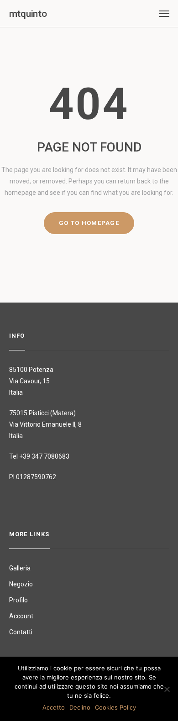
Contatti (20, 632)
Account (21, 616)
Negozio (21, 584)
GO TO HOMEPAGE (89, 222)
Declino (79, 707)
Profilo (18, 600)
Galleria (20, 568)
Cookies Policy (115, 707)
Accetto (53, 707)
